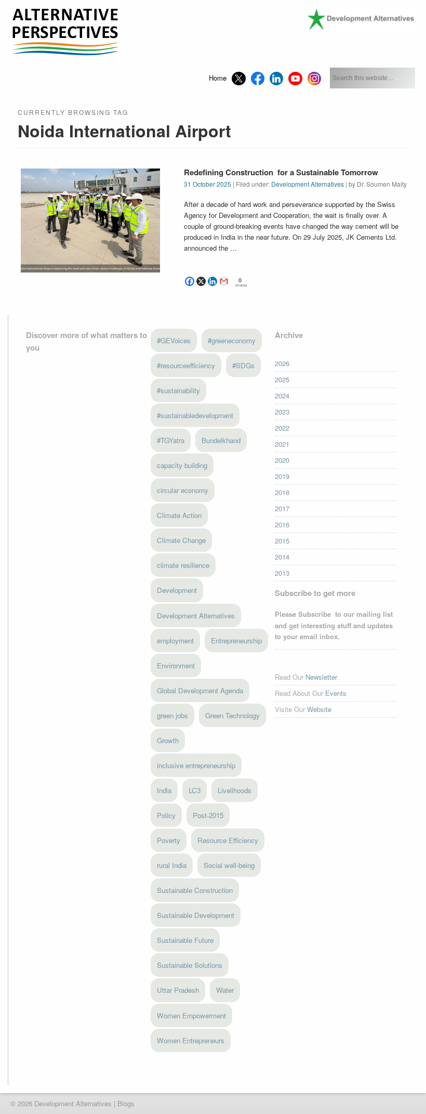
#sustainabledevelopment (195, 415)
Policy (166, 815)
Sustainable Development (195, 915)
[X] (201, 281)
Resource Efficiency (227, 840)
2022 (282, 428)
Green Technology (232, 715)
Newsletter (321, 677)
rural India (172, 865)
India (164, 790)
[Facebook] (189, 281)
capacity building (182, 465)
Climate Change (181, 540)
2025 (282, 379)
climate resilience (183, 565)
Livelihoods (234, 790)
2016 (282, 524)
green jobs (172, 715)
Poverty (168, 840)
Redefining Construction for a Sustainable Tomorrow (281, 172)
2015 (282, 541)
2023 (282, 412)
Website (319, 709)
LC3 (195, 790)
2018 (282, 492)
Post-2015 (208, 815)
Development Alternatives (307, 183)
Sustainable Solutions (189, 965)
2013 (282, 573)
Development (177, 590)
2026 (282, 363)
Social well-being (229, 865)
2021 (282, 444)
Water (225, 990)
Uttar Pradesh (178, 990)
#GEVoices (174, 340)
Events (336, 693)
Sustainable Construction (195, 890)
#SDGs (243, 365)
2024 (282, 395)
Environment (176, 665)
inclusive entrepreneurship (196, 765)
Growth (168, 740)
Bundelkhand (221, 440)
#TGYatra (170, 440)
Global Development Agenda (200, 690)
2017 (282, 508)
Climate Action (179, 515)
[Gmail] (224, 281)
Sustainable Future (185, 940)
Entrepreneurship (236, 640)
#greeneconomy (232, 340)
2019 (282, 476)
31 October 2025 (207, 183)
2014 (282, 557)
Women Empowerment (191, 1015)
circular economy (182, 490)
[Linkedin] (212, 281)
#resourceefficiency (186, 365)
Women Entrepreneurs (190, 1040)
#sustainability (178, 390)
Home (218, 78)
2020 (282, 460)
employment (175, 640)
